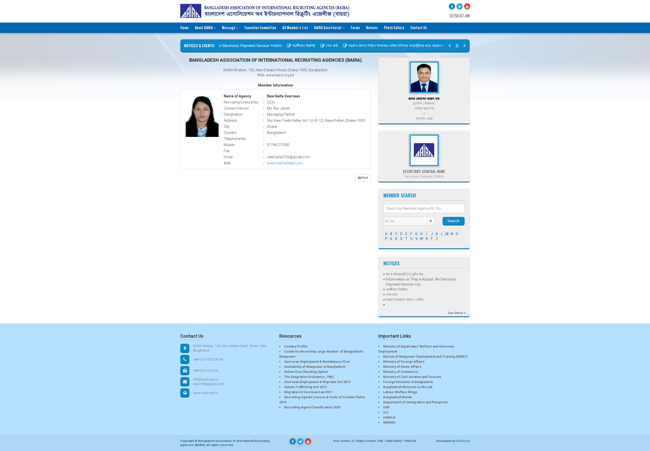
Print (364, 178)
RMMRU (389, 422)
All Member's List (295, 27)
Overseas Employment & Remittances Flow (317, 361)
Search (454, 221)
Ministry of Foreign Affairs (404, 361)
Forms (355, 27)
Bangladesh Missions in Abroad (407, 387)
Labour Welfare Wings (400, 392)
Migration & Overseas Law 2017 (308, 392)
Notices (372, 27)
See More (456, 313)
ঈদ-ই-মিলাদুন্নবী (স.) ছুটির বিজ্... (405, 274)
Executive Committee (260, 27)
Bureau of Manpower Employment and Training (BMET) (425, 356)
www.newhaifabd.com (285, 163)
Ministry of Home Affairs (402, 367)
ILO (385, 412)
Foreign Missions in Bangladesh (408, 382)
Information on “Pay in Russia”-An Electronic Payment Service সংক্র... (421, 281)
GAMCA (389, 417)
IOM (386, 407)
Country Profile (295, 346)
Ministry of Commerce (400, 372)
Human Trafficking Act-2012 (305, 387)
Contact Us (418, 27)
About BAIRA (204, 27)
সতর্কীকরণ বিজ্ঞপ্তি (292, 45)
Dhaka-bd (463, 441)
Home (184, 27)
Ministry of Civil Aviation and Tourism (412, 377)
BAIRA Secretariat (328, 27)
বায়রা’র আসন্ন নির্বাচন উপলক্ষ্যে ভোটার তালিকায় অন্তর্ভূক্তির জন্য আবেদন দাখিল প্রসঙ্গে (392, 45)
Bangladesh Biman (397, 397)
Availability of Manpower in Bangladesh (314, 367)
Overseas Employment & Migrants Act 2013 (317, 382)
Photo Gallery (394, 27)
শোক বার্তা (321, 45)
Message (228, 27)
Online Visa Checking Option (306, 372)
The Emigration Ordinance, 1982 (308, 377)
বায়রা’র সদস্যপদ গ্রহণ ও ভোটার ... (406, 300)
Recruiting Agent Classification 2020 (312, 407)
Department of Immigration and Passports (415, 402)
